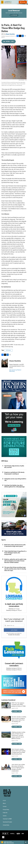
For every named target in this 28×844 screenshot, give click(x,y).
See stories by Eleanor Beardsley (15, 370)
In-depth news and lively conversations (14, 605)
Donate (23, 2)
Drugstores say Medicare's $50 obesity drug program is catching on (14, 473)
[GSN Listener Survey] (14, 422)
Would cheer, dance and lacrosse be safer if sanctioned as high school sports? (15, 545)
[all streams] (26, 842)
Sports (3, 540)
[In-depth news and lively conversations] (14, 588)
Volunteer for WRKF (7, 818)
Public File (5, 812)
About (4, 803)
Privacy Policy (6, 809)
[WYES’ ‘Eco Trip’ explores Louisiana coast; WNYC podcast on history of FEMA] (6, 705)
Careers (4, 815)
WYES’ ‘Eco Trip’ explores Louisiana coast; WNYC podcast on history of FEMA (18, 704)
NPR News (8, 350)
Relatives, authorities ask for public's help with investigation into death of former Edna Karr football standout (15, 560)
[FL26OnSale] (14, 394)
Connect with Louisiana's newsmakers (14, 664)
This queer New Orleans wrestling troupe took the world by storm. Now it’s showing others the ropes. (15, 569)
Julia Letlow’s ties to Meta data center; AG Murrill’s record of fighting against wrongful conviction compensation (18, 768)
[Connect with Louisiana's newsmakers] (14, 650)
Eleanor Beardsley (10, 34)
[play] (2, 842)
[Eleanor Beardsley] (4, 363)
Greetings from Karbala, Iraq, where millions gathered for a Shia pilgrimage (14, 486)
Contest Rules (6, 825)
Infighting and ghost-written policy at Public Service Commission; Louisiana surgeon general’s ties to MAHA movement (18, 735)
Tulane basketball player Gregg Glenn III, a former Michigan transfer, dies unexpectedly (15, 552)
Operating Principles (7, 822)
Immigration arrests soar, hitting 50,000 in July (15, 479)
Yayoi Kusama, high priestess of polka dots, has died (14, 466)
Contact (4, 806)
